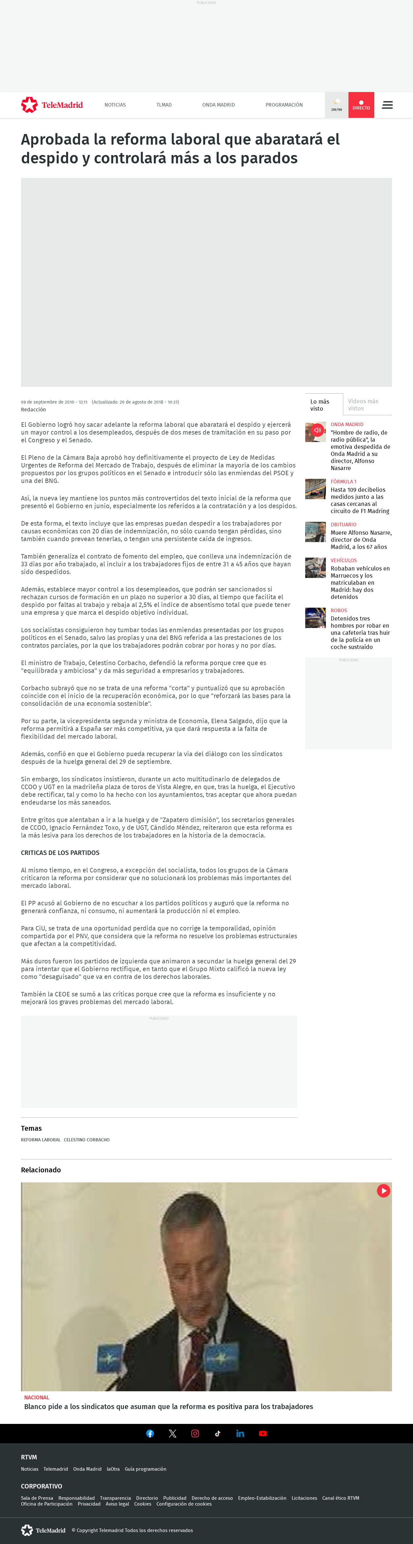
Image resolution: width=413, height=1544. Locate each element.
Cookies (142, 1504)
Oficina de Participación (47, 1504)
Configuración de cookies (184, 1504)
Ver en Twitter (172, 1435)
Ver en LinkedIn (240, 1433)
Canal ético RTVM (340, 1498)
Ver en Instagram (195, 1433)
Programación (284, 105)
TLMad (164, 105)
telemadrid (43, 1530)
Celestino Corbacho (87, 1140)
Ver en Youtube (263, 1433)
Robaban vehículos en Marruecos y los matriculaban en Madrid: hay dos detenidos (315, 568)
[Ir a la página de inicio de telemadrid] (52, 105)
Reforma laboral (41, 1140)
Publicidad (174, 1498)
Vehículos (344, 560)
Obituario (344, 524)
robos (339, 610)
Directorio (147, 1498)
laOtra (113, 1469)
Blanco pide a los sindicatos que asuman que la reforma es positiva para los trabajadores (206, 1286)
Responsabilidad (76, 1498)
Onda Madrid (218, 105)
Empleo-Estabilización (262, 1498)
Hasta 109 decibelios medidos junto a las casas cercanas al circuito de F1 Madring (315, 489)
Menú (387, 105)
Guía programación (145, 1469)
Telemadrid (56, 1469)
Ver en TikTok (217, 1435)
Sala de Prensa (37, 1498)
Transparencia (115, 1498)
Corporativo (41, 1486)
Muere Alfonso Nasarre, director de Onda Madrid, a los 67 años (315, 532)
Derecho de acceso (212, 1498)
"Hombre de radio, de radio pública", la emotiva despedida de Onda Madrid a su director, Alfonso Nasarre (315, 432)
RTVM (29, 1457)
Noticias (115, 105)
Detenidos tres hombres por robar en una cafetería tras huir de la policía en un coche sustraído (315, 618)
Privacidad (89, 1504)
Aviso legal (117, 1504)
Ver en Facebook (150, 1435)
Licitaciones (304, 1498)
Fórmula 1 (344, 481)
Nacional (36, 1397)
